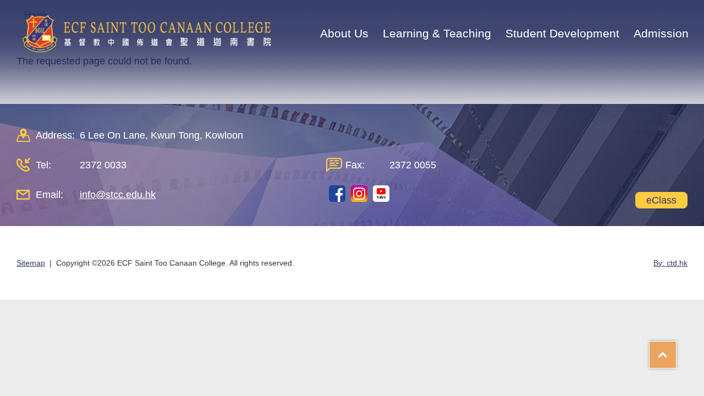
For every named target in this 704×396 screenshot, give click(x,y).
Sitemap (30, 262)
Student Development (562, 33)
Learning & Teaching (437, 33)
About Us (344, 33)
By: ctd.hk (670, 262)
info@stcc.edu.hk (118, 194)
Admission (661, 33)
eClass (661, 200)
